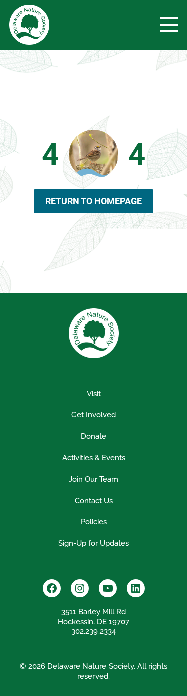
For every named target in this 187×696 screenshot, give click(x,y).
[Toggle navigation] (169, 24)
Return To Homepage (93, 201)
